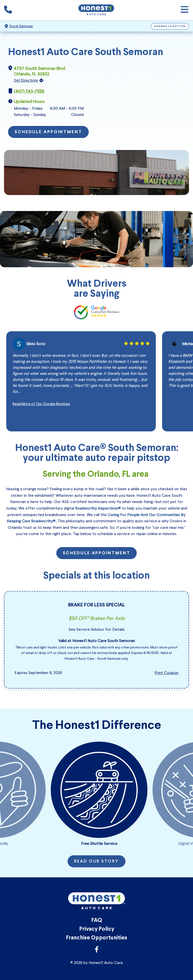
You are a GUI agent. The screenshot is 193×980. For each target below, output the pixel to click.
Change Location (170, 26)
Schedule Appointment (48, 132)
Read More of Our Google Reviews (41, 403)
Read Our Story (96, 862)
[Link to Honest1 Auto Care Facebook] (96, 950)
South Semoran (21, 26)
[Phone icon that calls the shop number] (8, 11)
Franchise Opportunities (96, 938)
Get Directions (26, 80)
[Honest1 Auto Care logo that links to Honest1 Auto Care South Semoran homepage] (96, 10)
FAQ (96, 920)
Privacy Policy (96, 929)
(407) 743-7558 (29, 91)
